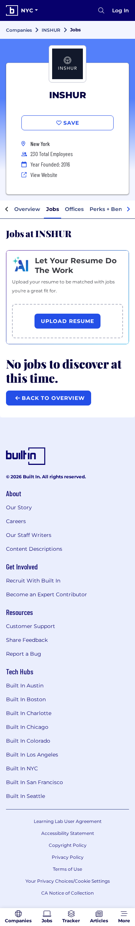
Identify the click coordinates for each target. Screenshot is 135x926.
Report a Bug (23, 653)
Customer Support (30, 626)
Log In (120, 10)
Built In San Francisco (34, 782)
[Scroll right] (128, 209)
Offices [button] (74, 209)
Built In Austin (25, 685)
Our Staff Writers (28, 535)
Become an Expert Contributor (46, 594)
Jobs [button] (52, 209)
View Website (43, 174)
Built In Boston (26, 699)
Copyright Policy (68, 845)
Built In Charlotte (28, 713)
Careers (16, 521)
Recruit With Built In (33, 580)
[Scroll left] (7, 209)
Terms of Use (67, 869)
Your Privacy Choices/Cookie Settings (68, 881)
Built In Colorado (28, 740)
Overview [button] (27, 209)
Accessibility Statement (67, 833)
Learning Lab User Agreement (68, 821)
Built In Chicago (27, 727)
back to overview (52, 398)
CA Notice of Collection (67, 893)
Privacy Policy (68, 857)
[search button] (101, 10)
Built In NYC (22, 768)
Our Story (19, 507)
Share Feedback (27, 640)
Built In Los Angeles (32, 754)
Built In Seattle (25, 796)
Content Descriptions (34, 549)
